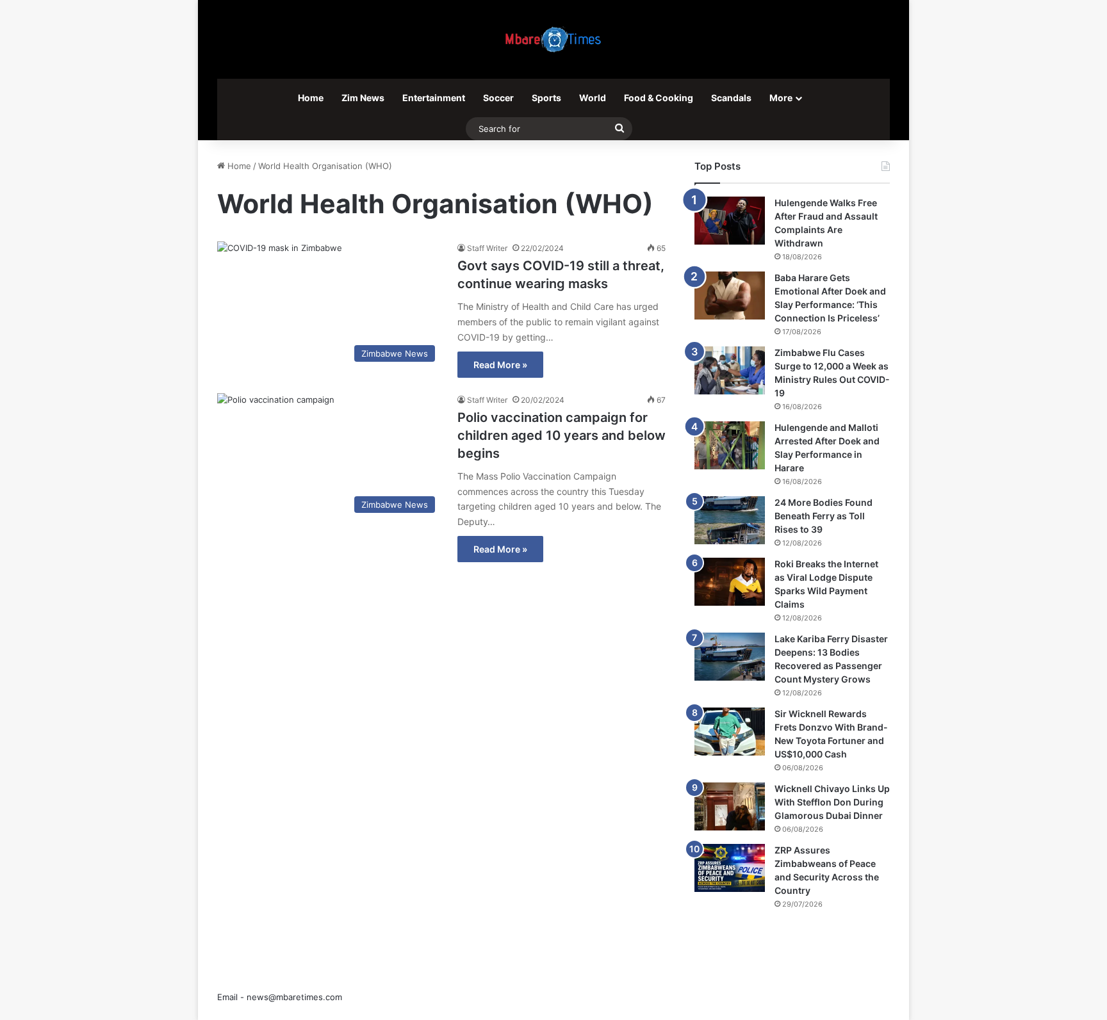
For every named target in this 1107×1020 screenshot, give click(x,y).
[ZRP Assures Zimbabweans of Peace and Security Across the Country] (729, 868)
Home (311, 97)
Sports (546, 97)
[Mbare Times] (553, 39)
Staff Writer (487, 248)
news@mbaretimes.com (294, 997)
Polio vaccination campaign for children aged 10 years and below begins (561, 435)
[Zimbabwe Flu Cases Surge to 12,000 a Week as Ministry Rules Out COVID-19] (729, 370)
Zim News (362, 97)
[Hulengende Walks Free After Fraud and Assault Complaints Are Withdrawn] (729, 221)
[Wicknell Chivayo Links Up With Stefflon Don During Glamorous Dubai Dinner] (729, 806)
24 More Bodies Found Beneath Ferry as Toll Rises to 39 (824, 516)
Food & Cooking (658, 97)
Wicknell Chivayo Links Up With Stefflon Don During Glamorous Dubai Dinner (832, 802)
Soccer (498, 97)
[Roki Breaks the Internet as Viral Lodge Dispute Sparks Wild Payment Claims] (729, 582)
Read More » (500, 364)
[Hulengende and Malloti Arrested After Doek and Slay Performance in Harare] (729, 445)
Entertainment (433, 97)
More (780, 97)
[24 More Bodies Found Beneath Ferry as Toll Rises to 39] (729, 520)
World (592, 97)
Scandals (731, 97)
